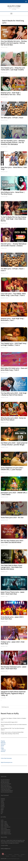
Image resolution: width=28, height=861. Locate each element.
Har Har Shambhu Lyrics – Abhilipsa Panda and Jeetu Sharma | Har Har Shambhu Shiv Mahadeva (13, 142)
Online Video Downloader (6, 758)
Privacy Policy (16, 854)
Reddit (2, 809)
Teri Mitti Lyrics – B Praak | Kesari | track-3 (12, 269)
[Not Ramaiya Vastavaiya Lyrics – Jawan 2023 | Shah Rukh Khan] (14, 658)
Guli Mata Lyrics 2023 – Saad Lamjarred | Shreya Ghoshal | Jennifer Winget (14, 444)
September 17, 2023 (4, 273)
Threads (2, 802)
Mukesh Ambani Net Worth (6, 787)
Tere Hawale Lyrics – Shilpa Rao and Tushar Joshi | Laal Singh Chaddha (13, 69)
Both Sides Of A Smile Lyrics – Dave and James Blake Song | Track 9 (14, 369)
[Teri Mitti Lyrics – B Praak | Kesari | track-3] (14, 260)
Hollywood (3, 744)
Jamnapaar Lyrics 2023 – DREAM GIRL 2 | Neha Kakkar (14, 493)
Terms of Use (20, 855)
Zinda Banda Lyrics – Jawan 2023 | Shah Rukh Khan (12, 618)
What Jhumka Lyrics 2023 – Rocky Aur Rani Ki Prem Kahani (13, 419)
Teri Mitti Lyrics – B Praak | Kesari (12, 118)
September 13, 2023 (4, 372)
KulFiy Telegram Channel (6, 833)
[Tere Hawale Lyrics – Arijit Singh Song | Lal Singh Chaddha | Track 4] (14, 334)
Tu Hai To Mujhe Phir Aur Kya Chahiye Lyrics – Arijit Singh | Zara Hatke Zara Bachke (13, 219)
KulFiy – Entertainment (5, 826)
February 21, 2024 (4, 47)
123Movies (3, 750)
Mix (1, 813)
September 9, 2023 (4, 544)
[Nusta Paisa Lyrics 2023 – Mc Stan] (14, 508)
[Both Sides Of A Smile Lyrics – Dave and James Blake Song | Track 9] (14, 359)
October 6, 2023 (4, 248)
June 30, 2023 (3, 697)
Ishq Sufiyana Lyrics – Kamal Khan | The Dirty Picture (13, 193)
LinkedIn (2, 805)
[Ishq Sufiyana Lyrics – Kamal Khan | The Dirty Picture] (14, 183)
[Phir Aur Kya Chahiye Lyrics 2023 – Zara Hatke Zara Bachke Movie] (14, 531)
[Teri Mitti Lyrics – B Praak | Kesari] (14, 109)
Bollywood (3, 742)
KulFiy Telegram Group (5, 832)
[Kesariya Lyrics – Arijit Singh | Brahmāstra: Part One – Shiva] (14, 84)
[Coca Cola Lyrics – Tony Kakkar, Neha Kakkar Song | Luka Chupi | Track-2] (14, 284)
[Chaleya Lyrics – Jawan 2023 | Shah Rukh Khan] (14, 633)
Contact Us (10, 854)
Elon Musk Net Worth (5, 779)
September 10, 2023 (4, 496)
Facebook (3, 798)
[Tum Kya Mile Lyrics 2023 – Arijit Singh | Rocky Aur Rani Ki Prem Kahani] (14, 384)
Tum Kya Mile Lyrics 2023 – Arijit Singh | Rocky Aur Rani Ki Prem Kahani (14, 394)
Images (2, 748)
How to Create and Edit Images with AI (9, 722)
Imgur (2, 810)
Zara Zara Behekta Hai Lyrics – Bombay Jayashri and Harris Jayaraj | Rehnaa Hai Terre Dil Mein (14, 43)
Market (2, 745)
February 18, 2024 (4, 171)
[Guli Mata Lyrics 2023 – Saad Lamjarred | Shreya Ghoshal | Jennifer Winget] (14, 434)
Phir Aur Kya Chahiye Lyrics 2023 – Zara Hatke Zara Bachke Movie (12, 541)
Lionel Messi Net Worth (5, 789)
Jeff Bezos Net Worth (5, 781)
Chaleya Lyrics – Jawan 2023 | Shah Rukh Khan (12, 643)
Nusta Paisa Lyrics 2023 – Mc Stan (12, 517)
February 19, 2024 (4, 120)
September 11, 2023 (4, 447)
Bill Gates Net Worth (5, 782)
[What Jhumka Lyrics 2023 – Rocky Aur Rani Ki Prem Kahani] (14, 409)
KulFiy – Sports (4, 822)
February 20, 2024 (4, 72)
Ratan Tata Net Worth (5, 785)
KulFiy (2, 820)
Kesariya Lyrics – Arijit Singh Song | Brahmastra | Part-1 (12, 319)
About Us (4, 854)
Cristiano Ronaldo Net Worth (7, 790)
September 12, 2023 (4, 397)
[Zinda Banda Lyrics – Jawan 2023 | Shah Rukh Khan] (14, 608)
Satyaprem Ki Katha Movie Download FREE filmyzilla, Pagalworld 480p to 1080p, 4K (13, 693)
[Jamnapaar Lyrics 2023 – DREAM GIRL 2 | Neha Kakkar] (14, 484)
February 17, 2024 (4, 223)
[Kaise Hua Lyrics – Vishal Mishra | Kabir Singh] (14, 158)
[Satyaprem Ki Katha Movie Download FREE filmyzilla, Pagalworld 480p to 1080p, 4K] (14, 683)
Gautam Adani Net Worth (6, 786)
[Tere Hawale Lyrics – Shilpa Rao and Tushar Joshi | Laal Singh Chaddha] (14, 59)
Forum (2, 747)
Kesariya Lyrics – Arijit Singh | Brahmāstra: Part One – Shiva (11, 93)
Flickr (2, 812)
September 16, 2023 (4, 322)
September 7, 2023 (4, 596)
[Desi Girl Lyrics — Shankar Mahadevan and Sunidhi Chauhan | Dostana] (14, 235)
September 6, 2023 (4, 621)
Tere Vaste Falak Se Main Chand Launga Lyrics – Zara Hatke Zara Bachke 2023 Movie (11, 567)
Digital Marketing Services (6, 762)
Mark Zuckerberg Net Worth (6, 792)
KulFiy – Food (4, 821)
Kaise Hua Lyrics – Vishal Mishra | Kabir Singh (14, 168)
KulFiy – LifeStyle (4, 824)
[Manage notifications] (3, 854)
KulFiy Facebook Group (5, 831)
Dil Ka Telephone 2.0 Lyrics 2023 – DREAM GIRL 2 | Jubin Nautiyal (12, 468)
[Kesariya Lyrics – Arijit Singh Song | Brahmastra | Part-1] (14, 309)
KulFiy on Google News (5, 829)
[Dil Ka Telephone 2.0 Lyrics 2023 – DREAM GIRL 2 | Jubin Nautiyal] (14, 459)
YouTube (2, 804)
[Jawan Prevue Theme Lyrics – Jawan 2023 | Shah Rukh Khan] (14, 583)
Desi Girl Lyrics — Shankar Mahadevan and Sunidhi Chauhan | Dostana (14, 245)
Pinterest (3, 806)
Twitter (2, 801)
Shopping (3, 741)
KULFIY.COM (14, 6)
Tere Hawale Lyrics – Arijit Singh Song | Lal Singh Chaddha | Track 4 (14, 344)
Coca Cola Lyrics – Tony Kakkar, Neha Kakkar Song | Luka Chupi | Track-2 (13, 294)
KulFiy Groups (4, 828)
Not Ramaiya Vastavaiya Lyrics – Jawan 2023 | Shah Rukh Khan (13, 668)
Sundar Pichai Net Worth (6, 783)
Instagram (3, 799)
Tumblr (2, 808)
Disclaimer (23, 854)
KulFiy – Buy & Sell (4, 825)
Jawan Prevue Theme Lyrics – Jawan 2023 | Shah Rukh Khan (12, 593)
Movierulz (3, 751)
